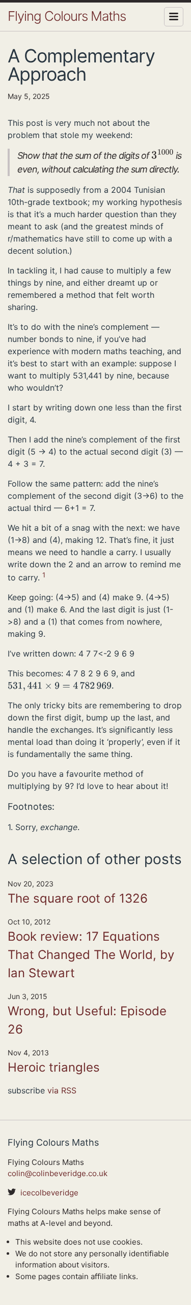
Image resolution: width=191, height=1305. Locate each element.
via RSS (61, 1090)
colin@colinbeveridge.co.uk (57, 1173)
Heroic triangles (54, 1067)
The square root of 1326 (78, 898)
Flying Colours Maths (67, 16)
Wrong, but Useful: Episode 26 (87, 1020)
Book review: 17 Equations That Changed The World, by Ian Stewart (91, 954)
